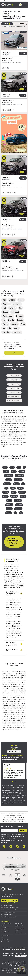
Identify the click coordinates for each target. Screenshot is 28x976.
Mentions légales (17, 962)
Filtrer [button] (7, 23)
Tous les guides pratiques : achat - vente (19, 925)
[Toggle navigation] (25, 4)
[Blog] (17, 846)
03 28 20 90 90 (20, 956)
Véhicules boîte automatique (4, 928)
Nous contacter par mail (9, 900)
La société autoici (7, 962)
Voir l (13, 353)
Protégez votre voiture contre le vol (9, 907)
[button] (20, 5)
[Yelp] (24, 846)
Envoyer (23, 830)
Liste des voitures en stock (6, 924)
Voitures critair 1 (5, 941)
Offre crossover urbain (5, 936)
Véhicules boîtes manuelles (5, 932)
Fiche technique (5, 939)
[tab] (4, 300)
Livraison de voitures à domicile (8, 910)
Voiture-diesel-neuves (20, 933)
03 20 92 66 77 (19, 949)
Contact (9, 965)
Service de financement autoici (8, 917)
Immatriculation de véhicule (8, 912)
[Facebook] (4, 846)
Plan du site (22, 964)
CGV (16, 964)
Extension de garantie (6, 905)
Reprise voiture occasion (7, 914)
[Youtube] (10, 846)
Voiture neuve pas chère (19, 929)
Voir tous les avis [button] (14, 752)
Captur (11, 675)
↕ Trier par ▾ (20, 23)
